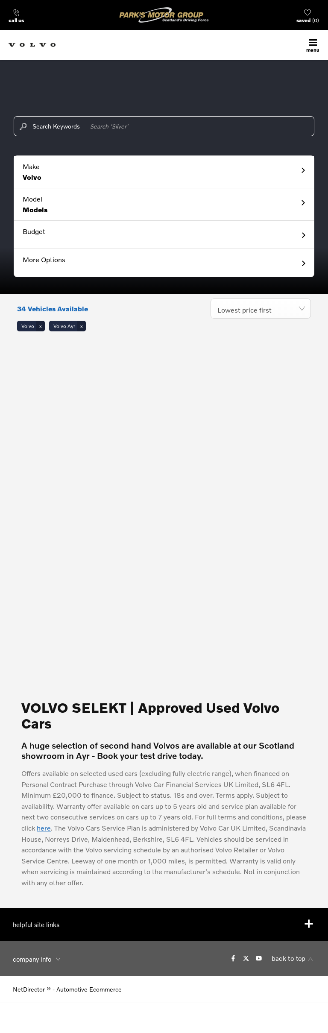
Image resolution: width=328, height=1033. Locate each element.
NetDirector (30, 989)
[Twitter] (246, 958)
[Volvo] (32, 45)
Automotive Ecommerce (89, 989)
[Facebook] (233, 958)
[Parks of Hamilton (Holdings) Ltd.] (164, 15)
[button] (164, 172)
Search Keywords (56, 126)
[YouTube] (259, 958)
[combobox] (261, 308)
